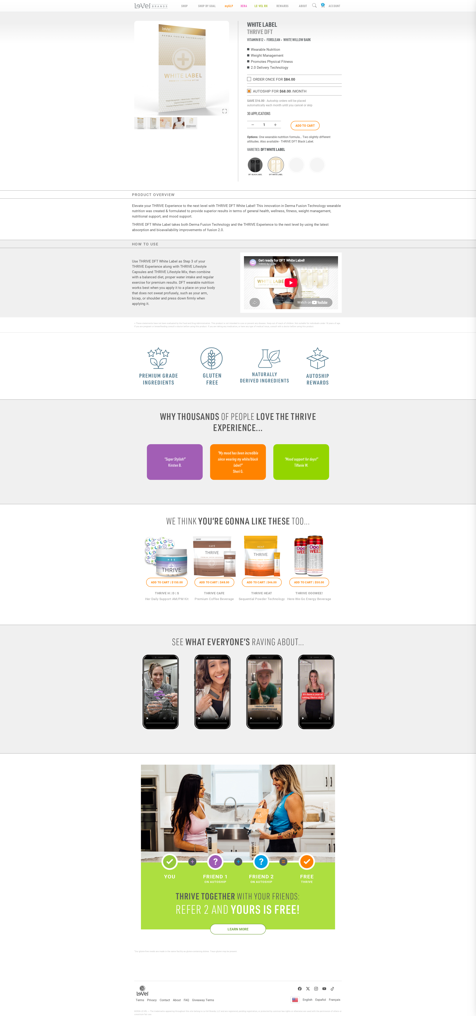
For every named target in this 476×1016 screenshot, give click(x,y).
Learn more (238, 929)
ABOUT (303, 6)
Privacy (152, 1000)
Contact (165, 1000)
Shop (184, 6)
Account (334, 6)
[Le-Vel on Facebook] (300, 989)
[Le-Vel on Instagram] (316, 989)
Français (334, 1000)
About (177, 1000)
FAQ (186, 1000)
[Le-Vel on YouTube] (324, 989)
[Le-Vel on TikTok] (332, 989)
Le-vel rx (261, 6)
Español (320, 1000)
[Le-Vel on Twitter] (308, 989)
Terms (140, 1000)
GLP (229, 6)
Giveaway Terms (203, 1000)
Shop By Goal (207, 6)
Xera (244, 6)
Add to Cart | (167, 582)
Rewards (282, 6)
